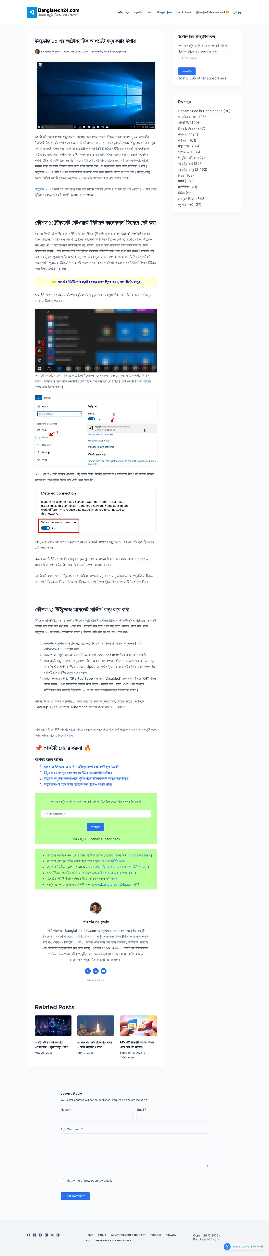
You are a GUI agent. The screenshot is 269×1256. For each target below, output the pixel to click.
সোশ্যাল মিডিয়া (186, 199)
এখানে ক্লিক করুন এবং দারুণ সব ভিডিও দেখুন (121, 867)
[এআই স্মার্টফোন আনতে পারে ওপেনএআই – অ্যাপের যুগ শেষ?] (53, 1025)
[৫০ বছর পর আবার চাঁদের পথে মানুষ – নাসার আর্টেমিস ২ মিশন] (95, 1025)
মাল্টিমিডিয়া (183, 187)
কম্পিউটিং (98, 51)
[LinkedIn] (46, 1235)
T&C (88, 1240)
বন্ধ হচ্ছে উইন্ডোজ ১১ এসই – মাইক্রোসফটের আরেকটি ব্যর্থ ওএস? (81, 767)
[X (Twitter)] (34, 1235)
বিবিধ (181, 181)
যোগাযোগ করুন (64, 735)
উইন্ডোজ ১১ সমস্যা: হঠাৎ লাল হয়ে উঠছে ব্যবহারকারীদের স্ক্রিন (78, 773)
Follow (156, 1235)
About (102, 1235)
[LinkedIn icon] (96, 971)
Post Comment (75, 1196)
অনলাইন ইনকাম (184, 12)
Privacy (171, 1235)
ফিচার (181, 175)
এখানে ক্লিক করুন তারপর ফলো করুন (113, 873)
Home (89, 1235)
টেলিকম (182, 134)
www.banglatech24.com (111, 884)
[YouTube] (58, 1235)
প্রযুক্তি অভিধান (187, 158)
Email (141, 1109)
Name (66, 1109)
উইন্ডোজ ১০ (42, 189)
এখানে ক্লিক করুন (139, 855)
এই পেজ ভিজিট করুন (113, 861)
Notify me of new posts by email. (89, 1180)
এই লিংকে (111, 878)
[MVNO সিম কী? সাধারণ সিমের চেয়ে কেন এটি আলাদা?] (138, 1025)
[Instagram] (40, 1235)
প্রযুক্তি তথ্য (123, 12)
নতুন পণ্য (138, 12)
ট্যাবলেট (182, 140)
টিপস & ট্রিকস (109, 51)
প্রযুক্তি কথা (121, 51)
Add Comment (72, 1129)
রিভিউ (181, 193)
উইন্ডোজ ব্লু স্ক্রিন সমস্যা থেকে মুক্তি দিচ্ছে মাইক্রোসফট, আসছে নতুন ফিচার (86, 778)
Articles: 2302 (95, 980)
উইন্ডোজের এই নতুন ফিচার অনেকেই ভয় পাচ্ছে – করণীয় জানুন (78, 784)
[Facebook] (28, 1235)
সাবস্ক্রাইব (95, 827)
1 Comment (127, 1057)
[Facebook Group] (52, 1235)
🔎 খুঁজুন (238, 12)
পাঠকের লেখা (185, 152)
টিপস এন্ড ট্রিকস (164, 12)
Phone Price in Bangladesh (200, 111)
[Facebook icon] (88, 971)
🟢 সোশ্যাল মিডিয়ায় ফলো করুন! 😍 (212, 12)
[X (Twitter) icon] (104, 971)
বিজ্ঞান (149, 12)
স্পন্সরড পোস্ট (186, 204)
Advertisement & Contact (128, 1235)
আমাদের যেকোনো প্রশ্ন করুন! (247, 1246)
